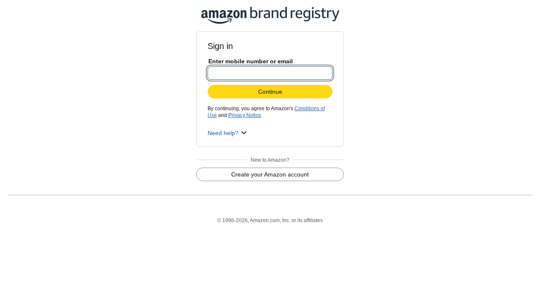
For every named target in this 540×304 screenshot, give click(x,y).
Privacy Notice (244, 115)
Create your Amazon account (270, 174)
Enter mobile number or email (250, 61)
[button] (227, 133)
